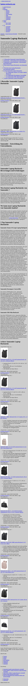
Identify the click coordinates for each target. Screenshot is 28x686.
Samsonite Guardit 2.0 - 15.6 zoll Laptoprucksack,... (13, 97)
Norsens (8, 11)
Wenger (7, 10)
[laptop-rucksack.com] (6, 1)
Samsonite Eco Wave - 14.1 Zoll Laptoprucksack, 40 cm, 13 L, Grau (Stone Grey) (13, 571)
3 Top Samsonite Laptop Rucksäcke (12, 70)
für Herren (8, 30)
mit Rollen (8, 26)
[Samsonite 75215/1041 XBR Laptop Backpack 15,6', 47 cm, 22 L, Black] (4, 541)
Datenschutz (6, 679)
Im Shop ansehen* (5, 100)
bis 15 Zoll (8, 24)
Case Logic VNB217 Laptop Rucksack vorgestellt (14, 672)
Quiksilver (8, 18)
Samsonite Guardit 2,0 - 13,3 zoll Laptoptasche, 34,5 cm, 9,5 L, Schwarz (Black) (13, 631)
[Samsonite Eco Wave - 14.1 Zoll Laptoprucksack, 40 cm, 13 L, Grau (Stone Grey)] (4, 569)
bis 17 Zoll (8, 23)
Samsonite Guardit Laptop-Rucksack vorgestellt (13, 669)
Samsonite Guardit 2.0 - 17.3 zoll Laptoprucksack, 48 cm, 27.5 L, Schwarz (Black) (13, 388)
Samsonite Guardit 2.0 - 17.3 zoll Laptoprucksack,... (13, 114)
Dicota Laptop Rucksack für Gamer (11, 674)
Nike (7, 15)
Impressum (5, 680)
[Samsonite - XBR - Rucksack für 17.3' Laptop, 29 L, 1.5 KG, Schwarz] (16, 130)
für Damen (8, 29)
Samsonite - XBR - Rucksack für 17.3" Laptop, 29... (13, 131)
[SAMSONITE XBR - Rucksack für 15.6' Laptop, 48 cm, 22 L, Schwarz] (4, 598)
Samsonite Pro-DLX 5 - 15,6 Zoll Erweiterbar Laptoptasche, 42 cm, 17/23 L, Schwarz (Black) (12, 511)
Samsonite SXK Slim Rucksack (15, 76)
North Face (8, 16)
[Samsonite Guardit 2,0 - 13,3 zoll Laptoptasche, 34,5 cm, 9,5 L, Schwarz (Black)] (4, 629)
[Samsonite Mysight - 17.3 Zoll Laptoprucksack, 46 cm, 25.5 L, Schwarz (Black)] (4, 475)
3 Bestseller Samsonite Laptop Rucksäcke (14, 59)
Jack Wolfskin (9, 14)
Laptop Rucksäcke (13, 218)
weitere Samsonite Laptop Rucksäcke (13, 78)
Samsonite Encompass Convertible (16, 75)
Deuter (7, 13)
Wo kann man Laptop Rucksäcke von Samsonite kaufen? (12, 68)
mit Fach (8, 31)
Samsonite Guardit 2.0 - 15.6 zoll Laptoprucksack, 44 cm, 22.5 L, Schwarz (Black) (13, 360)
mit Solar (8, 27)
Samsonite (8, 19)
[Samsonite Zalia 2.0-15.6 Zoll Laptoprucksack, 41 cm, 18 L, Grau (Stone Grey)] (4, 445)
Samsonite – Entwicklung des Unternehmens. (15, 60)
